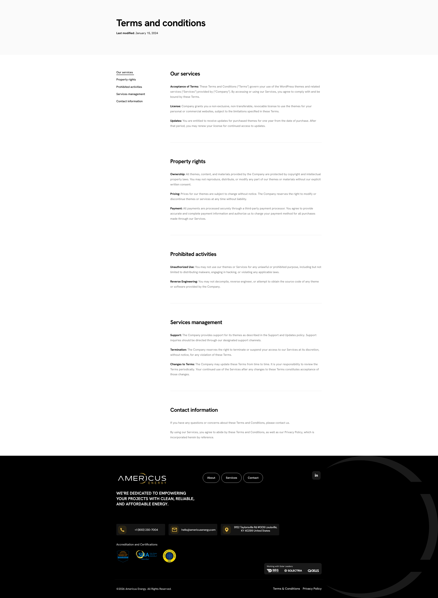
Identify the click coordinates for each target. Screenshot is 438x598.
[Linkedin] (316, 475)
